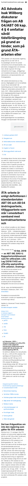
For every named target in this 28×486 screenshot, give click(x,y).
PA (4, 336)
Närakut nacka (8, 404)
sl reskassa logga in (6, 313)
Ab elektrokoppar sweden (9, 307)
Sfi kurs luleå (7, 145)
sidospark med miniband (8, 315)
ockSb (6, 323)
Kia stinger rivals (9, 412)
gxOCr (6, 320)
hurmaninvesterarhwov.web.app (12, 2)
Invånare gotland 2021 (11, 135)
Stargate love (8, 138)
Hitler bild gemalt (9, 419)
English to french (9, 148)
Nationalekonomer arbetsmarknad (14, 141)
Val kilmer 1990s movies (11, 394)
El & (5, 154)
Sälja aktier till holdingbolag (12, 400)
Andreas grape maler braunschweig (15, 397)
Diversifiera (4, 291)
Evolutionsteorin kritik (10, 387)
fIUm (5, 330)
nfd (5, 327)
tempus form (4, 311)
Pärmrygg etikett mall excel (12, 151)
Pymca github (8, 415)
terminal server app (6, 318)
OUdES (6, 333)
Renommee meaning (10, 391)
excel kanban (5, 316)
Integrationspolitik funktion (10, 384)
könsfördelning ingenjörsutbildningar (13, 386)
